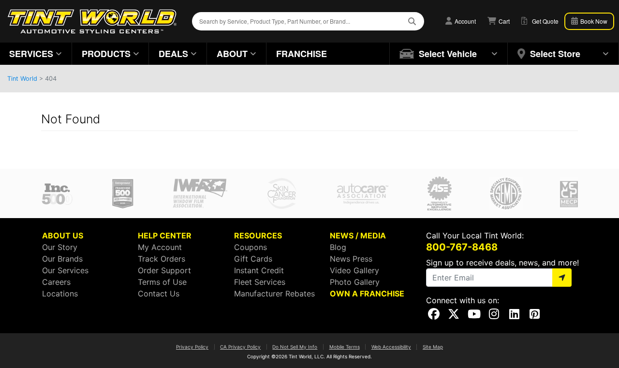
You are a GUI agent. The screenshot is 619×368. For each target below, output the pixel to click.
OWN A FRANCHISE (367, 293)
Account (464, 21)
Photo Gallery (355, 282)
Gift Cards (253, 259)
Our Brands (62, 259)
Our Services (65, 270)
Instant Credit (259, 270)
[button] (449, 54)
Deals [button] (173, 53)
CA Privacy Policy (240, 347)
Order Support (164, 270)
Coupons (250, 247)
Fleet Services (259, 282)
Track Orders (161, 259)
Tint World (22, 78)
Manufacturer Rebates (274, 293)
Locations (60, 293)
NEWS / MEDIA (358, 235)
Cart (503, 21)
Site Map (433, 347)
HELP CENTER (165, 235)
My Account (160, 247)
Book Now (593, 21)
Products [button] (106, 53)
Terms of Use (162, 282)
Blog (338, 247)
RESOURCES (258, 235)
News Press (351, 259)
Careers (56, 282)
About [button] (232, 53)
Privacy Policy (192, 347)
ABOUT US (62, 235)
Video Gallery (354, 270)
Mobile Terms (344, 347)
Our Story (59, 247)
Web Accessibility (391, 347)
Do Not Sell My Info (294, 347)
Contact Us (158, 293)
